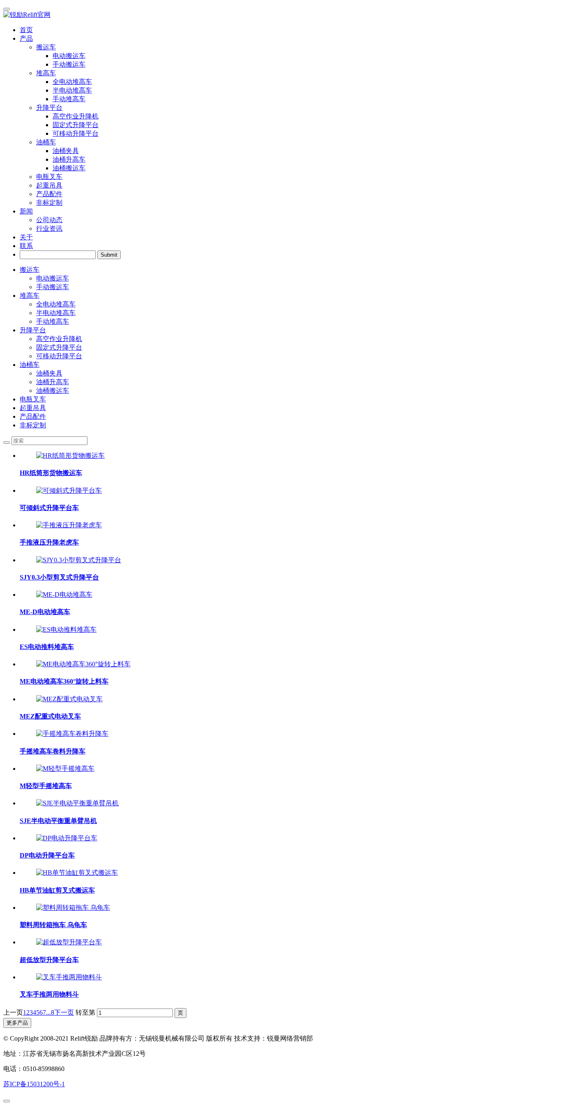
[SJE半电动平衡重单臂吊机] (77, 803)
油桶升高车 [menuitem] (69, 159)
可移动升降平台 (59, 355)
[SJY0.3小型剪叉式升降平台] (78, 559)
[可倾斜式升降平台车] (69, 490)
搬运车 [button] (46, 47)
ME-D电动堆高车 (45, 611)
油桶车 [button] (46, 142)
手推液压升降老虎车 (49, 542)
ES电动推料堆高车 (47, 646)
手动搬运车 (52, 286)
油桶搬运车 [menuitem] (69, 168)
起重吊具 (49, 185)
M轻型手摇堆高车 (46, 785)
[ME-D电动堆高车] (64, 594)
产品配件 (49, 193)
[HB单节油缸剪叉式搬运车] (77, 872)
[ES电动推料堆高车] (66, 629)
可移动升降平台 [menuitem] (76, 133)
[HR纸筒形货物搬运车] (70, 455)
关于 (26, 237)
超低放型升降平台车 (49, 959)
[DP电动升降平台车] (66, 838)
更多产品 (17, 1023)
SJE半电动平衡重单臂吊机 (58, 820)
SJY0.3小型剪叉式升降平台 (59, 577)
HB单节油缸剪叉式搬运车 (57, 890)
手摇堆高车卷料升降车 (52, 751)
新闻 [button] (26, 211)
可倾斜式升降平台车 (49, 507)
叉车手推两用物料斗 (49, 994)
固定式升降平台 (59, 347)
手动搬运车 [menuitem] (69, 64)
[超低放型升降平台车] (69, 942)
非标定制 (49, 202)
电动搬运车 (52, 278)
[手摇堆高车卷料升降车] (72, 733)
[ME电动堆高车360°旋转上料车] (83, 664)
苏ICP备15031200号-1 (34, 1083)
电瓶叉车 (49, 176)
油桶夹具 (49, 373)
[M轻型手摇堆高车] (65, 768)
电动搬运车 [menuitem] (69, 55)
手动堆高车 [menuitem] (69, 98)
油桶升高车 (52, 381)
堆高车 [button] (46, 73)
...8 (50, 1012)
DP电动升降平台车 (47, 855)
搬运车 (29, 269)
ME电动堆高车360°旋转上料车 (64, 681)
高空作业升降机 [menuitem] (76, 116)
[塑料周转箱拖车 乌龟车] (73, 907)
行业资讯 (49, 228)
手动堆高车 (52, 321)
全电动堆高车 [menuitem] (72, 81)
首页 (26, 29)
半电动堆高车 (56, 312)
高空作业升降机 (59, 338)
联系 (26, 245)
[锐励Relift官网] (280, 15)
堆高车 (29, 295)
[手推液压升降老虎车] (69, 525)
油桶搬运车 (52, 390)
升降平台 (33, 330)
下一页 (64, 1012)
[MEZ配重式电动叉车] (69, 699)
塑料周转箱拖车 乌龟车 (53, 924)
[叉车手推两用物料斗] (69, 977)
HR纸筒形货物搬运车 (51, 472)
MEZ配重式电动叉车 (50, 716)
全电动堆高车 (56, 304)
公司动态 (49, 219)
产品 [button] (26, 38)
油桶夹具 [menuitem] (66, 150)
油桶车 (29, 364)
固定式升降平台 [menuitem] (76, 124)
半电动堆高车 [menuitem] (72, 90)
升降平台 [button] (49, 107)
